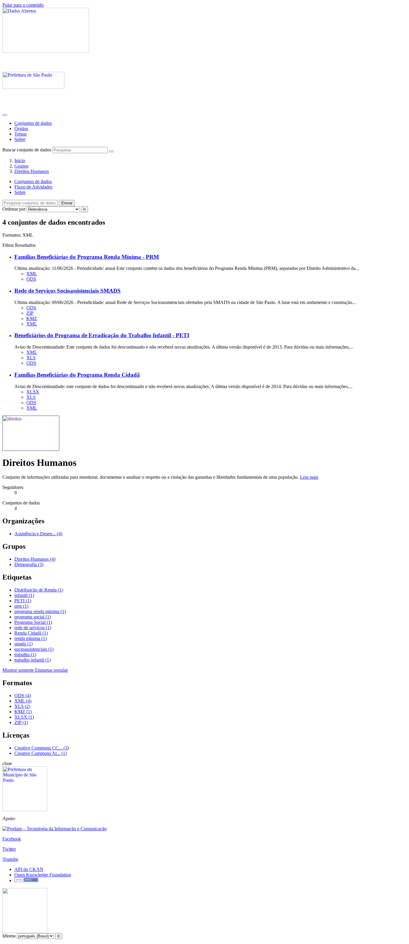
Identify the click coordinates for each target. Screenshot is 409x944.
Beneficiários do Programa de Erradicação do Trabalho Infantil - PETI (101, 335)
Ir (84, 209)
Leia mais (309, 477)
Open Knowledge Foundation (42, 874)
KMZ (31, 318)
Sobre (19, 139)
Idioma (9, 935)
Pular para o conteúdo (23, 4)
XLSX (32, 391)
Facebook (11, 838)
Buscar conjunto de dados (26, 149)
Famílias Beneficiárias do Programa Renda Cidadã (77, 375)
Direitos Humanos (31, 171)
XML (31, 273)
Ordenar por (13, 209)
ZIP (30, 313)
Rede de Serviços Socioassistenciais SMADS (67, 291)
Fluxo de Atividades (33, 186)
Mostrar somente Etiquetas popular (35, 670)
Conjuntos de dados (33, 123)
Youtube (10, 859)
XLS (31, 357)
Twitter (9, 849)
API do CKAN (28, 869)
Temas (20, 133)
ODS (31, 279)
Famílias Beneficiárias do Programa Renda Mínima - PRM (86, 257)
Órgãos (21, 128)
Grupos (21, 165)
